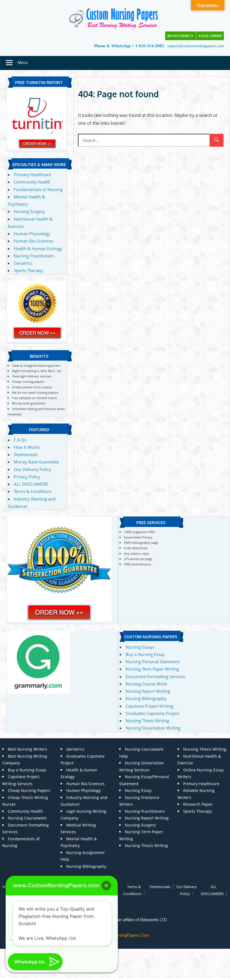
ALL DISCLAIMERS (31, 484)
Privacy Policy (27, 476)
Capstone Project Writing (149, 706)
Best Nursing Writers (27, 749)
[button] (106, 885)
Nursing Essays (140, 647)
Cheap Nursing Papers (29, 790)
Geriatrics (23, 263)
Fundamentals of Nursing (38, 189)
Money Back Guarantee (36, 462)
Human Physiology (32, 233)
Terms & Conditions (32, 491)
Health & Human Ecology (38, 248)
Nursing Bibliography (146, 698)
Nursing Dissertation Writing (153, 728)
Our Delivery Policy (32, 469)
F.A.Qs (20, 440)
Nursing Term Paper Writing (152, 669)
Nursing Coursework (27, 818)
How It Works (27, 447)
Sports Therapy (28, 270)
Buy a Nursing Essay (145, 654)
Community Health (32, 182)
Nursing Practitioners (34, 256)
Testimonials (26, 454)
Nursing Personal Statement (153, 661)
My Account (180, 36)
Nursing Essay (138, 790)
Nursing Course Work (146, 684)
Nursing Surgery (29, 211)
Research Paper (198, 804)
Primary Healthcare (32, 174)
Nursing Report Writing (148, 691)
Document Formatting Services (155, 676)
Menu (23, 62)
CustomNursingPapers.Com (124, 935)
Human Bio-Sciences (33, 241)
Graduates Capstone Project (152, 713)
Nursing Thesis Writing (147, 720)
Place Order (210, 36)
